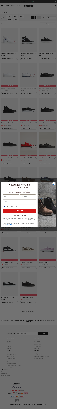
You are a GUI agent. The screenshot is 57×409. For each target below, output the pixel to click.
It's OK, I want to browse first (19, 215)
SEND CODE (19, 211)
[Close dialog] (54, 183)
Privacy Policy (10, 224)
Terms (15, 224)
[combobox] (5, 206)
